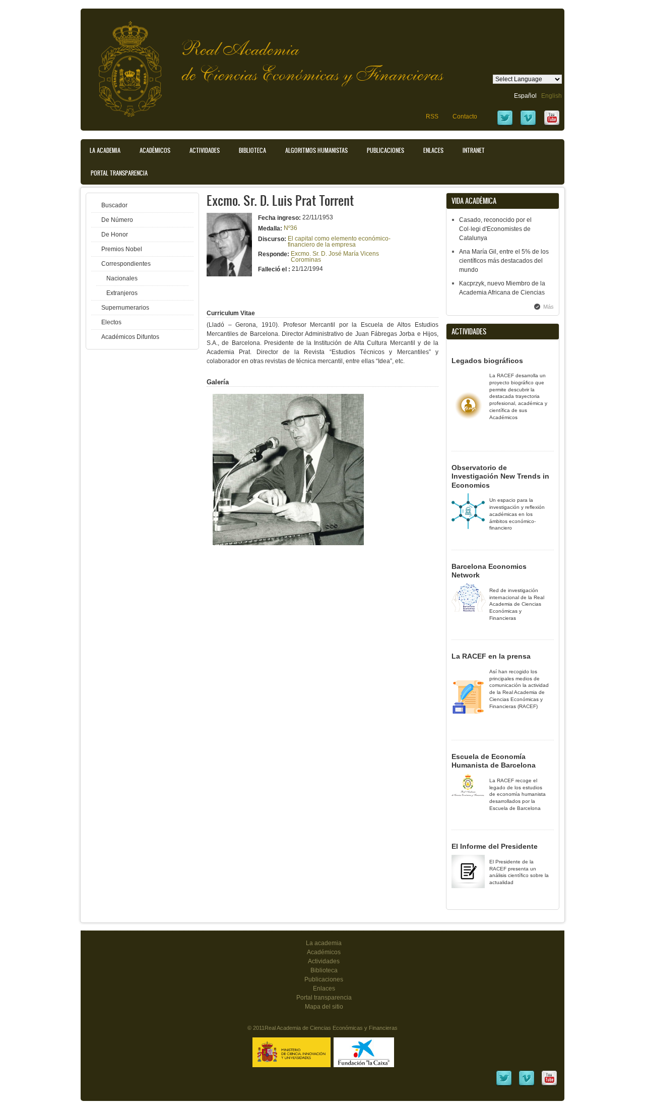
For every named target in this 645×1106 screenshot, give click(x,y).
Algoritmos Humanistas (316, 150)
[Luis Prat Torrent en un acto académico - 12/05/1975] (288, 543)
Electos (111, 322)
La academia (324, 943)
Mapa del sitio (324, 1006)
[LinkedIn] (504, 1085)
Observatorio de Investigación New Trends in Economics (500, 476)
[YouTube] (552, 124)
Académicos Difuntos (130, 336)
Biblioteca (252, 150)
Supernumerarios (125, 307)
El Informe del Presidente (495, 846)
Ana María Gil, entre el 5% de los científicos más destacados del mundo (504, 260)
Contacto (465, 116)
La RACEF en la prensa (491, 656)
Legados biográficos (487, 361)
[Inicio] (122, 64)
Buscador (114, 205)
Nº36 (290, 227)
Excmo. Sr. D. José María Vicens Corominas (335, 256)
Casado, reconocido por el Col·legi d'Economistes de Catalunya (495, 229)
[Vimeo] (528, 124)
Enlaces (433, 150)
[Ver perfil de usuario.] (229, 274)
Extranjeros (122, 293)
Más (548, 307)
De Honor (114, 234)
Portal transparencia (119, 173)
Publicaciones (385, 150)
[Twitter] (505, 124)
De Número (117, 219)
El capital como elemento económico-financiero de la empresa (339, 241)
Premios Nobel (121, 249)
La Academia (105, 150)
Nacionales (122, 278)
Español (525, 95)
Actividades (204, 150)
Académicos (155, 150)
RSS (432, 116)
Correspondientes (126, 263)
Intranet (474, 150)
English (551, 95)
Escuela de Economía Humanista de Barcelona (494, 761)
